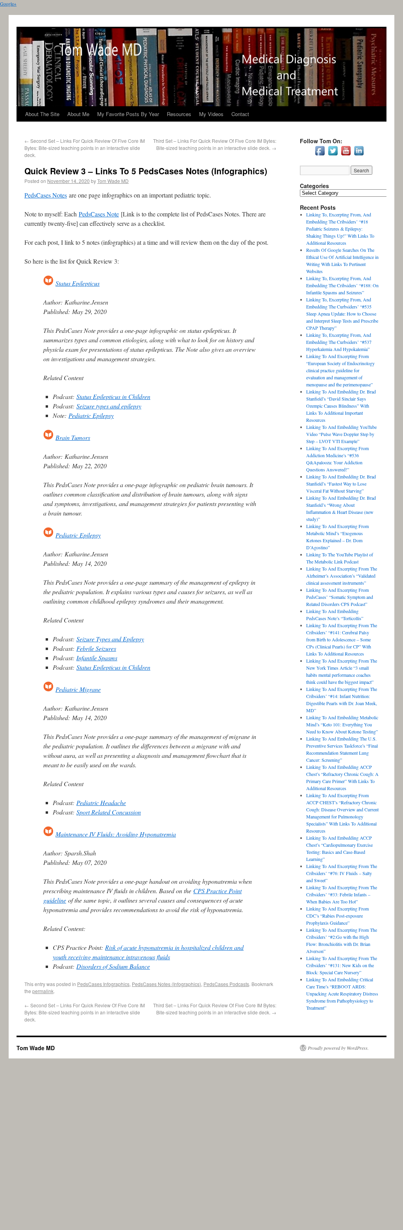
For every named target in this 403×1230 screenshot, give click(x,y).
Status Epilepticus (77, 283)
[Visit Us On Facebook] (319, 155)
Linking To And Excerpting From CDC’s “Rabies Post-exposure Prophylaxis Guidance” (337, 915)
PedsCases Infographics (103, 984)
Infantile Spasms (96, 658)
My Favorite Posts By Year (128, 114)
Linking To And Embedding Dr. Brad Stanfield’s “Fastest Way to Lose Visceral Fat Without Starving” (341, 483)
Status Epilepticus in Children (113, 396)
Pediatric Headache (101, 802)
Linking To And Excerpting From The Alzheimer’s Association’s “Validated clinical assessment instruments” (341, 575)
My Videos (211, 114)
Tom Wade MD (113, 180)
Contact (240, 114)
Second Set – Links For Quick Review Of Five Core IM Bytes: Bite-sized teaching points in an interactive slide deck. (84, 147)
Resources (179, 114)
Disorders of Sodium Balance (113, 966)
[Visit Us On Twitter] (332, 155)
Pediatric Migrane (78, 689)
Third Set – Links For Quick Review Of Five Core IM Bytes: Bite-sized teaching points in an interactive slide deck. (214, 144)
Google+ (8, 3)
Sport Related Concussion (108, 812)
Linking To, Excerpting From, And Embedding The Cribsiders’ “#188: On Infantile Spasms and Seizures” (342, 285)
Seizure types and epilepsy (108, 406)
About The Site (42, 114)
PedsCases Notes (45, 195)
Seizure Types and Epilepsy (110, 639)
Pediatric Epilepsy (91, 415)
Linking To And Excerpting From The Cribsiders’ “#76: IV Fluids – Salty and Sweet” (341, 873)
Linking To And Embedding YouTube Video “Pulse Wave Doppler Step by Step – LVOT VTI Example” (341, 434)
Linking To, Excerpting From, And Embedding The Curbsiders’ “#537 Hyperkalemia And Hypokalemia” (339, 342)
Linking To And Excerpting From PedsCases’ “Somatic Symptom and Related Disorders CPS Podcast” (339, 597)
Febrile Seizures (96, 648)
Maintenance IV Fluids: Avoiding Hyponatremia (115, 834)
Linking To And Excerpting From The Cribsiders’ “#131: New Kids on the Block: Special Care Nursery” (341, 965)
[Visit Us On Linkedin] (358, 155)
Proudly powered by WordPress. (338, 1048)
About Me (78, 114)
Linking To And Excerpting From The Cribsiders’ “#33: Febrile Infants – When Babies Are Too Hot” (341, 894)
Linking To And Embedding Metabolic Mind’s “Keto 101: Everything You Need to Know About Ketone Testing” (342, 724)
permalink (43, 991)
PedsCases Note (99, 214)
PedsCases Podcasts (226, 984)
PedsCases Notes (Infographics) (166, 984)
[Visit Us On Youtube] (345, 155)
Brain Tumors (72, 437)
